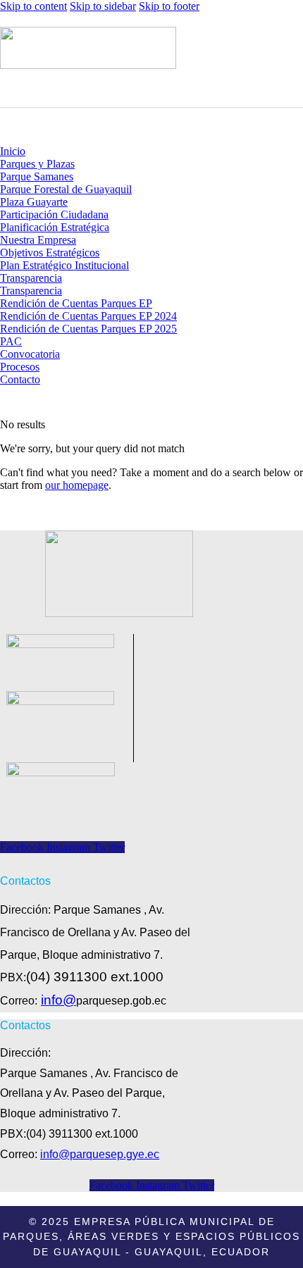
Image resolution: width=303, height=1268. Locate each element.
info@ (58, 1000)
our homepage (77, 485)
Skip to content (33, 6)
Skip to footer (169, 6)
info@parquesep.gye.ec (99, 1154)
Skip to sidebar (103, 6)
